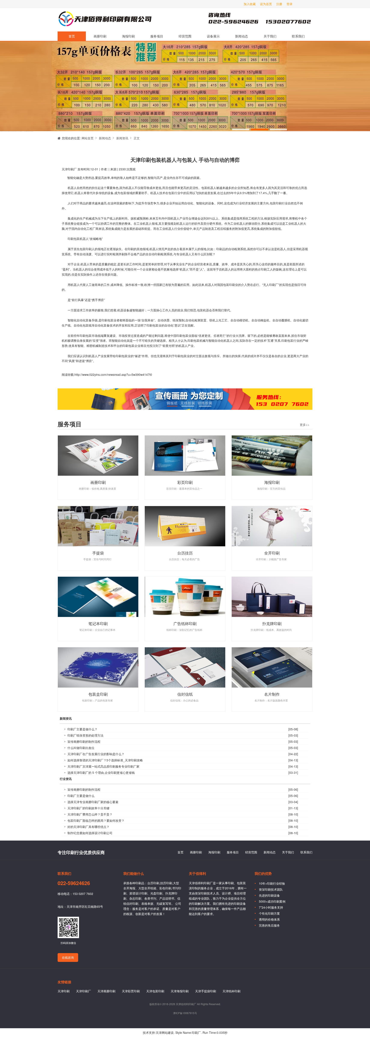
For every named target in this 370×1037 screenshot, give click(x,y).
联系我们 (298, 36)
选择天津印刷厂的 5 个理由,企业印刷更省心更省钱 (101, 772)
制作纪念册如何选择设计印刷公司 (89, 833)
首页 (72, 36)
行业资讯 (66, 779)
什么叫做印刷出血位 (80, 748)
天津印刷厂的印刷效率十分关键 (88, 808)
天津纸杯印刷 (231, 991)
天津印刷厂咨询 (252, 19)
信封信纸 (185, 694)
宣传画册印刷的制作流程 (83, 741)
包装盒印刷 (98, 694)
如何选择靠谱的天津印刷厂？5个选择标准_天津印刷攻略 (105, 760)
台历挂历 (185, 553)
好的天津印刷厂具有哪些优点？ (88, 827)
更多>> (304, 424)
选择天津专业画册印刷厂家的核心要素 (92, 802)
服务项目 (156, 36)
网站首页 (88, 138)
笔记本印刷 (98, 623)
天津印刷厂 (105, 19)
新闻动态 (241, 36)
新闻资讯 (122, 138)
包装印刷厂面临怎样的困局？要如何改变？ (95, 820)
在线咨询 (68, 957)
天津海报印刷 (180, 991)
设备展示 (213, 36)
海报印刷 (128, 36)
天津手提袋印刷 (205, 991)
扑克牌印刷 (272, 623)
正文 (137, 138)
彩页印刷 (185, 482)
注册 (279, 4)
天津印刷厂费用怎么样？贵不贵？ (89, 814)
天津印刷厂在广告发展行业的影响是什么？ (95, 754)
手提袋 (98, 553)
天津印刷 (64, 991)
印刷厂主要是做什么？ (82, 729)
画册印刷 (100, 36)
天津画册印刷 (106, 991)
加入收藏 (250, 4)
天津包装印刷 (155, 991)
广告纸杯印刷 (185, 623)
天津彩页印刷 (131, 991)
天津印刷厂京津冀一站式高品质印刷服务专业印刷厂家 (103, 766)
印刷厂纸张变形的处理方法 (85, 735)
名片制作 (272, 694)
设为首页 (266, 4)
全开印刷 (272, 553)
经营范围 (185, 36)
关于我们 (270, 36)
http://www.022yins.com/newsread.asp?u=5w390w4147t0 (113, 374)
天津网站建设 (165, 1032)
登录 (289, 4)
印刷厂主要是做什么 (80, 795)
